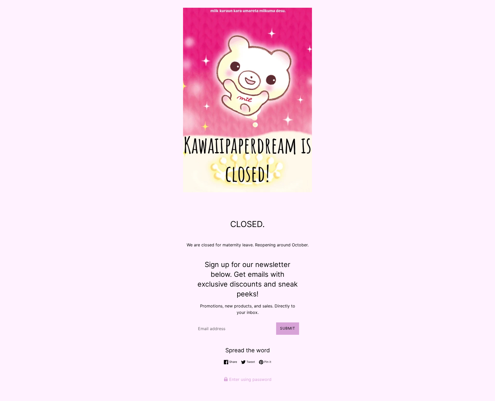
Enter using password (249, 379)
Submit (287, 328)
